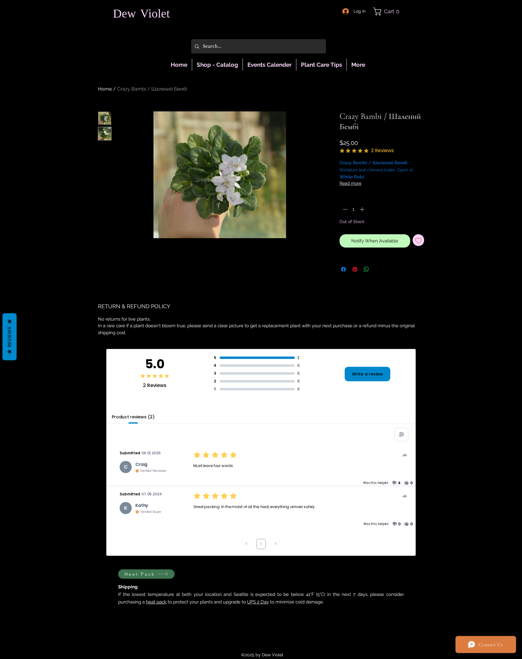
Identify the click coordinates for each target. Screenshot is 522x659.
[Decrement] (344, 209)
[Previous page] (246, 544)
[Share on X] (378, 269)
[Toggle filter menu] (401, 434)
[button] (388, 11)
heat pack (156, 602)
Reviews (9, 336)
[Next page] (275, 544)
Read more (350, 183)
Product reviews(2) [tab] (133, 417)
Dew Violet (141, 14)
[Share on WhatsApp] (366, 269)
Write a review (367, 374)
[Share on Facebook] (343, 269)
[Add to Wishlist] (418, 240)
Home (105, 89)
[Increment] (363, 209)
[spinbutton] (354, 209)
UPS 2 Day (258, 602)
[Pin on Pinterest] (355, 269)
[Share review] (404, 455)
